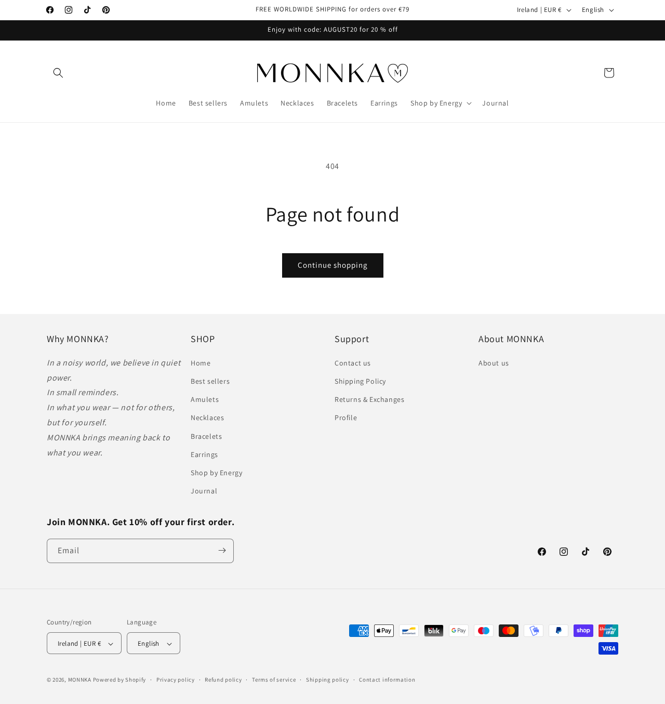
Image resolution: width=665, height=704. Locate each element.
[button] (58, 72)
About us (493, 362)
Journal (204, 491)
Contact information (387, 679)
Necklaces (207, 417)
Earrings (204, 454)
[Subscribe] (221, 550)
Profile (346, 417)
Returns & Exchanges (369, 399)
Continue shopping (333, 265)
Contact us (353, 362)
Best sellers (210, 380)
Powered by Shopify (120, 680)
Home (200, 362)
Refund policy (223, 679)
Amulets (205, 399)
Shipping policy (327, 679)
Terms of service (274, 679)
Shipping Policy (360, 380)
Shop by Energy (216, 472)
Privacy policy (175, 679)
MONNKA (79, 680)
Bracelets (206, 435)
